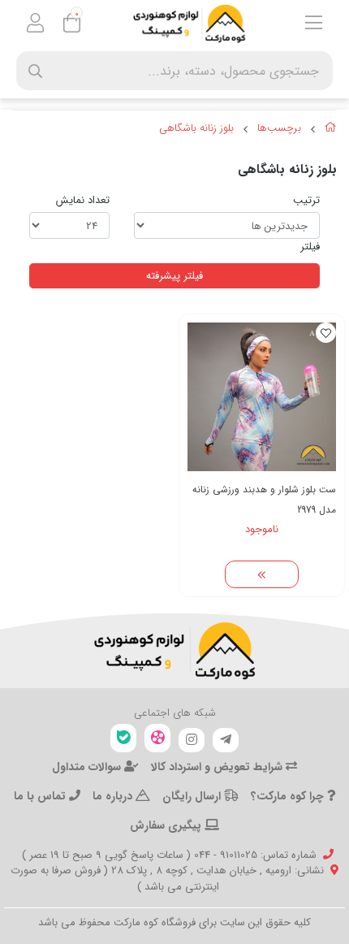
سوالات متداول (88, 767)
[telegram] (226, 740)
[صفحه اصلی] (331, 130)
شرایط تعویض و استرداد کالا (218, 767)
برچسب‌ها (279, 128)
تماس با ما (41, 796)
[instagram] (191, 740)
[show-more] (262, 574)
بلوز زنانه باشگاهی (196, 128)
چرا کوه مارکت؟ (289, 796)
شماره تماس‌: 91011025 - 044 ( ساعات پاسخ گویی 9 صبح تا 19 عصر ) (169, 855)
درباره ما (114, 796)
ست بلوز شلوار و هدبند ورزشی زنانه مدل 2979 (264, 499)
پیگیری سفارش (167, 825)
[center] (35, 71)
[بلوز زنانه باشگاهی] (174, 650)
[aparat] (157, 738)
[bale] (123, 738)
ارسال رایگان (193, 796)
